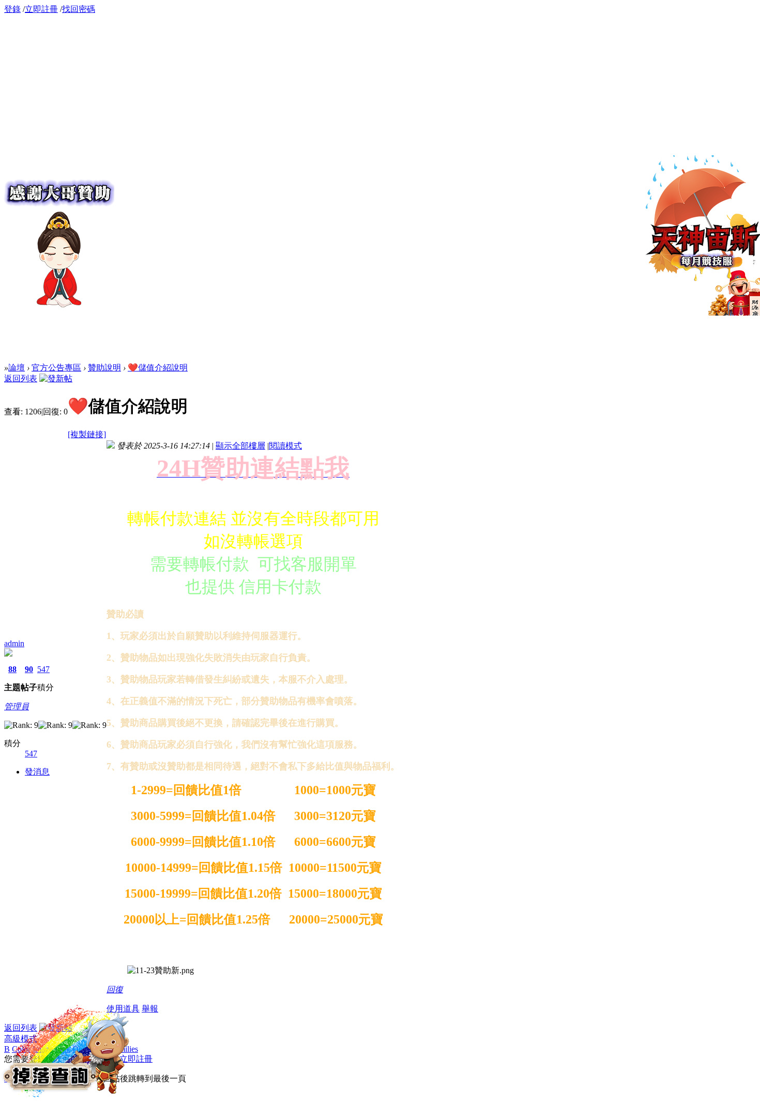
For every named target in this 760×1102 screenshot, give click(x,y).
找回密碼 (78, 9)
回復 (115, 989)
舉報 (150, 1008)
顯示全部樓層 (240, 445)
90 (29, 669)
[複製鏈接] (87, 434)
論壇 (16, 367)
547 (43, 669)
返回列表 (20, 378)
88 (12, 669)
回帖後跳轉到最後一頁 (144, 1078)
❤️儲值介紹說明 (158, 367)
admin (14, 643)
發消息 (37, 771)
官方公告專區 (56, 367)
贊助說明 (104, 367)
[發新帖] (55, 378)
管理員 (16, 706)
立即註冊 (41, 9)
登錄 (12, 9)
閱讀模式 (285, 445)
